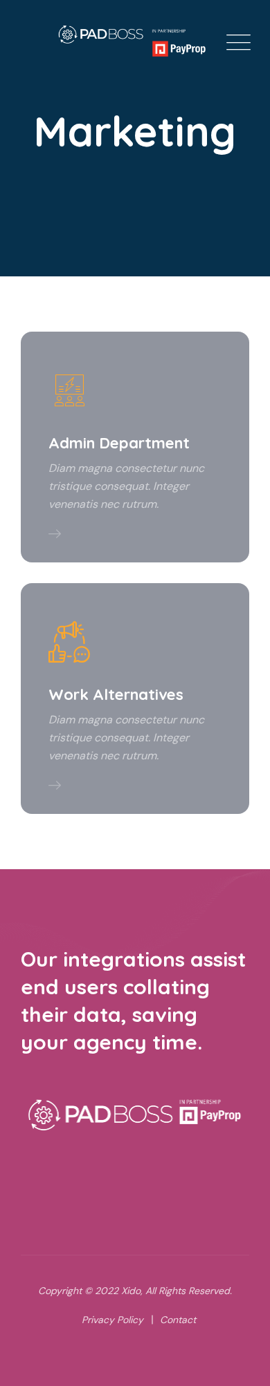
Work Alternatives (115, 694)
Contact (178, 1319)
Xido (131, 1290)
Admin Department (119, 443)
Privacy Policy (112, 1319)
